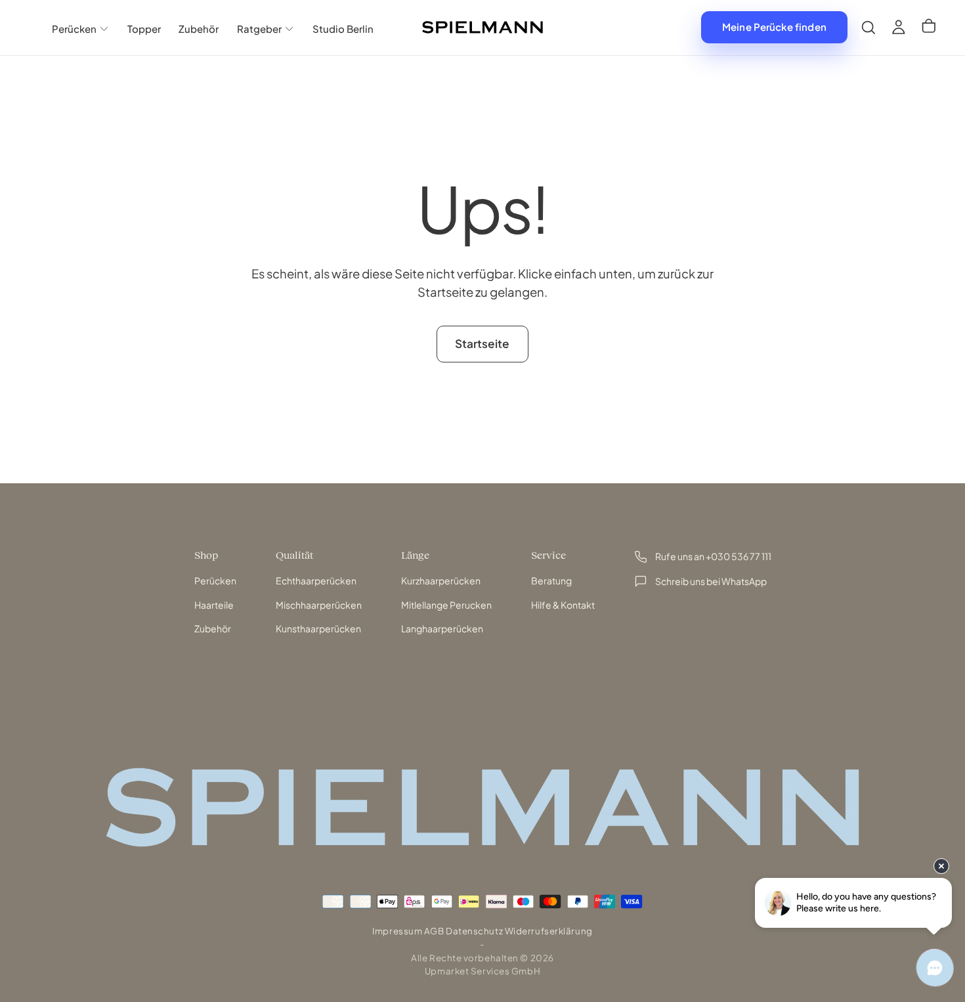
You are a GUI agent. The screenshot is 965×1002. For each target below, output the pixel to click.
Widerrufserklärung (549, 930)
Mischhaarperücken (319, 605)
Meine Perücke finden (774, 26)
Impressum (397, 930)
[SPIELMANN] (482, 807)
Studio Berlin (343, 28)
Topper (144, 28)
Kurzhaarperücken (441, 580)
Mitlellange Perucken (446, 605)
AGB (434, 930)
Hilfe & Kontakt (563, 605)
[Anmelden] (899, 27)
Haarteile (214, 605)
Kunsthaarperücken (318, 628)
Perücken (74, 28)
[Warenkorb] (929, 27)
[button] (868, 27)
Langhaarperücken (442, 628)
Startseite (482, 343)
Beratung (551, 580)
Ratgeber (259, 28)
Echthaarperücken (316, 580)
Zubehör (199, 28)
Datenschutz (474, 930)
